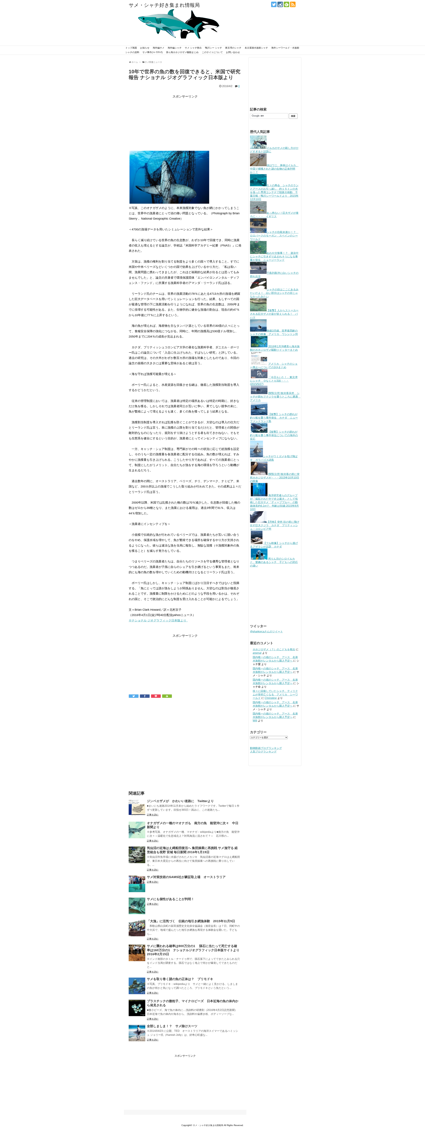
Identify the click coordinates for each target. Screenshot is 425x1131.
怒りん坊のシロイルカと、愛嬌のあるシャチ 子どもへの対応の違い (274, 562)
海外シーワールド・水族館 (285, 47)
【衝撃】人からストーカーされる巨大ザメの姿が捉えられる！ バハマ (274, 314)
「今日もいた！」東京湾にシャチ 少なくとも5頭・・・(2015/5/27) (274, 380)
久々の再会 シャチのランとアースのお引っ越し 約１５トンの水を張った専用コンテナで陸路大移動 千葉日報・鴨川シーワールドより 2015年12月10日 (274, 192)
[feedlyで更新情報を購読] (286, 4)
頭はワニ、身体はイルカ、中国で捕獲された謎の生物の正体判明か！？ (274, 169)
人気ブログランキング (263, 751)
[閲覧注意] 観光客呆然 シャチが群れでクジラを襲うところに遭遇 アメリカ (275, 397)
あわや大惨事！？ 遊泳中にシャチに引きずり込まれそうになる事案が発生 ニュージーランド (274, 256)
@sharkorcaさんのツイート (266, 631)
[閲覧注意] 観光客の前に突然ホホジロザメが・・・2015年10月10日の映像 (274, 477)
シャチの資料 (132, 52)
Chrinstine (271, 698)
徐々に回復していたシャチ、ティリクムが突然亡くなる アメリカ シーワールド (275, 694)
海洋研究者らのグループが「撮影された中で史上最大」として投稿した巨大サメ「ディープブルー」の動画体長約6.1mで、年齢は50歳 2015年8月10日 (274, 502)
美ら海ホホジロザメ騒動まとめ (182, 52)
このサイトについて (212, 52)
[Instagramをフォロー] (280, 4)
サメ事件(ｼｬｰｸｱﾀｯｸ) (152, 52)
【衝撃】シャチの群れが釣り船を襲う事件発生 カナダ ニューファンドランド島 (274, 418)
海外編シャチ (175, 47)
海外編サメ (158, 47)
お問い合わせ (233, 52)
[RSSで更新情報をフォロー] (293, 4)
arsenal (257, 652)
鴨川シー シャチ (213, 47)
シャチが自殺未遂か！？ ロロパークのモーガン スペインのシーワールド (274, 235)
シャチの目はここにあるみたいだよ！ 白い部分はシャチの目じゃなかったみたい (274, 293)
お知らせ (144, 47)
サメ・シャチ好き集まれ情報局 (164, 5)
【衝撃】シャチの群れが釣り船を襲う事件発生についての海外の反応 (274, 435)
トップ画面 (131, 47)
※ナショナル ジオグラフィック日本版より (158, 620)
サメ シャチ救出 (193, 47)
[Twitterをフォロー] (274, 4)
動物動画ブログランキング (266, 748)
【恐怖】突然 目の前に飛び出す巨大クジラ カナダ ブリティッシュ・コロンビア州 (274, 525)
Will (255, 720)
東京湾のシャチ (233, 47)
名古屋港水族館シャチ (256, 47)
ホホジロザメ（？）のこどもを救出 (274, 649)
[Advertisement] (185, 122)
